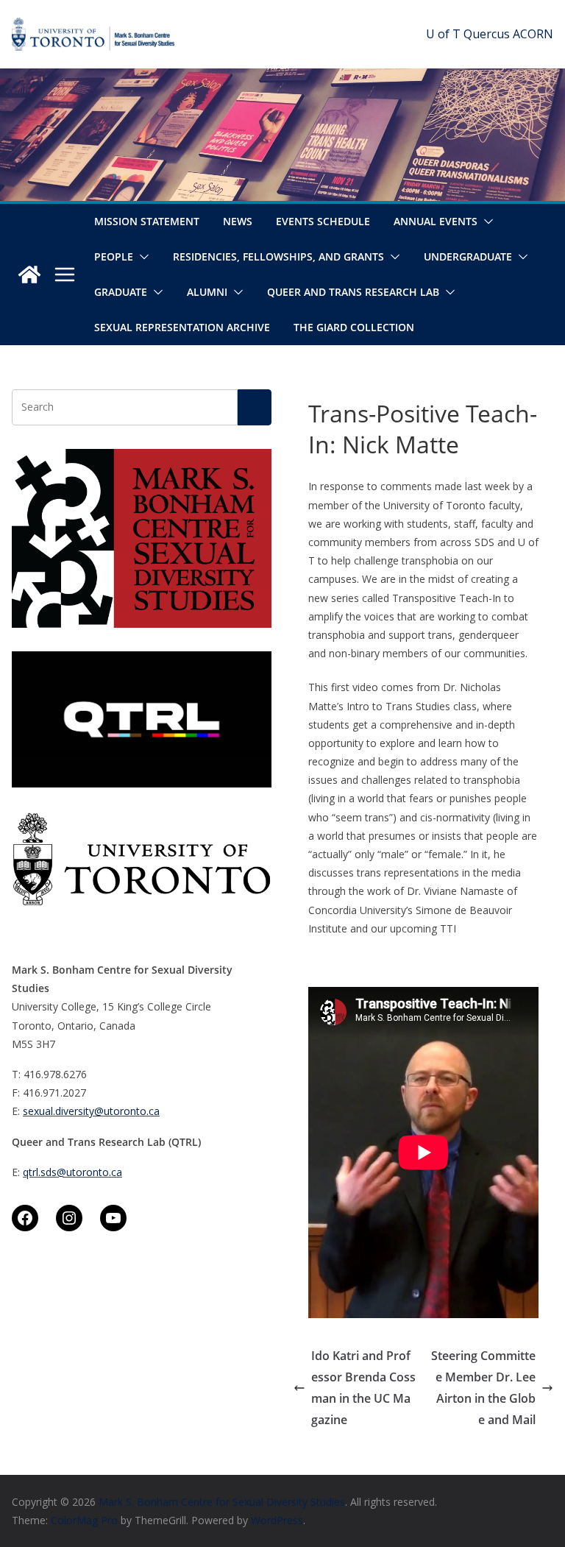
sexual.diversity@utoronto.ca (91, 1111)
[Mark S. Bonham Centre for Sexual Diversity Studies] (29, 274)
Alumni (207, 292)
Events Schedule (323, 221)
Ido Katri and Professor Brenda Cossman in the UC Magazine (363, 1387)
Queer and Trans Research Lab (353, 292)
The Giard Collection (354, 327)
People (113, 256)
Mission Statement (146, 221)
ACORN (533, 34)
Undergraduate (468, 256)
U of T (443, 34)
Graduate (120, 292)
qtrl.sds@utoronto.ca (72, 1172)
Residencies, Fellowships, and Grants (278, 256)
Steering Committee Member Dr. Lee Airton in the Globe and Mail (483, 1387)
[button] (485, 221)
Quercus (486, 34)
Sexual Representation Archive (182, 327)
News (237, 221)
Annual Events (435, 221)
